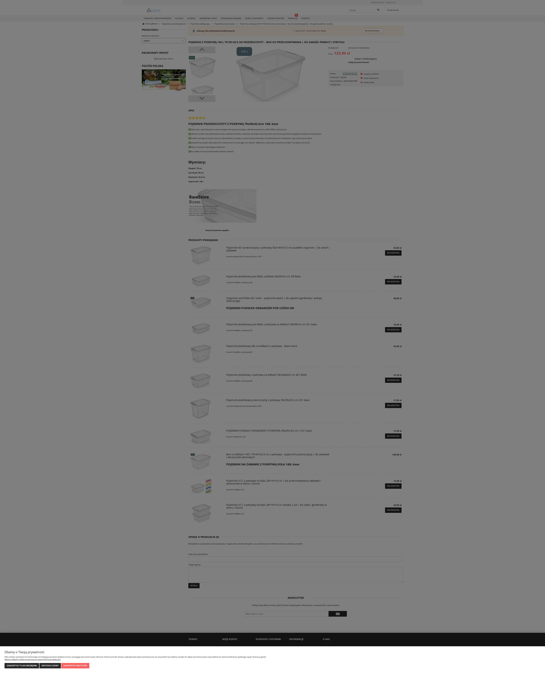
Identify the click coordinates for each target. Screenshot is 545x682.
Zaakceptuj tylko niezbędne (22, 666)
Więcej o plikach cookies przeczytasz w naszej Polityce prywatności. (33, 659)
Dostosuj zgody (50, 666)
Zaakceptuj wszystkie (75, 666)
